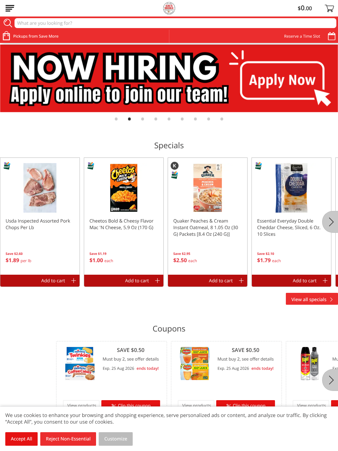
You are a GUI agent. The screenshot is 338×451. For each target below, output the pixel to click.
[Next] (330, 222)
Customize (115, 439)
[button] (40, 216)
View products (81, 405)
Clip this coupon (134, 405)
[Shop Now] (10, 8)
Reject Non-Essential (68, 439)
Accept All (21, 439)
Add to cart (53, 281)
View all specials (308, 299)
